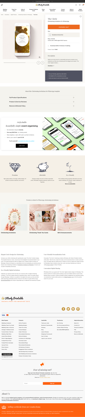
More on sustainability (70, 183)
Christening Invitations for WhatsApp (26, 264)
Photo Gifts (4, 349)
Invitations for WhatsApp (25, 338)
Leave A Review (45, 331)
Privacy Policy (77, 331)
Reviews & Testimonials (46, 325)
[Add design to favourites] (80, 17)
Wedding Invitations (6, 323)
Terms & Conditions (78, 327)
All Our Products (22, 323)
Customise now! (64, 27)
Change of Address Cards (8, 329)
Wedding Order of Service (8, 327)
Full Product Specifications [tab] (18, 97)
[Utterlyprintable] (42, 5)
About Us (76, 323)
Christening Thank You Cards (38, 232)
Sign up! (52, 383)
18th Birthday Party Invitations (26, 351)
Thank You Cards (23, 327)
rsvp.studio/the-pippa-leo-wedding (26, 141)
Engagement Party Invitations (26, 349)
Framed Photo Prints (6, 340)
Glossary (43, 327)
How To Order (44, 336)
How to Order (50, 264)
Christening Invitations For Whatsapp (25, 14)
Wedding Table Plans (6, 334)
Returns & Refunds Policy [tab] (17, 106)
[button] (38, 62)
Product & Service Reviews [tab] (18, 102)
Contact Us (76, 325)
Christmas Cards (23, 340)
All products (7, 14)
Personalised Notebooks (24, 345)
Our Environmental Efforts (63, 325)
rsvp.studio (7, 354)
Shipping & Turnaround (46, 334)
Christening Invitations (8, 232)
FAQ (75, 329)
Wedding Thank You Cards (8, 325)
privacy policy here (45, 377)
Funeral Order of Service (7, 331)
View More (50, 65)
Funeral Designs (22, 329)
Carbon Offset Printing (62, 327)
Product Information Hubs (25, 355)
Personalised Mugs (23, 342)
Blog (42, 329)
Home (2, 14)
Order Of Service (23, 331)
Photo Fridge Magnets (7, 338)
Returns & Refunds (78, 334)
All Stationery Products (24, 347)
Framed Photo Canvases (7, 342)
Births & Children (23, 336)
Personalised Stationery (24, 334)
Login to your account (46, 338)
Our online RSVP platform (63, 329)
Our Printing (60, 323)
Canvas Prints (5, 345)
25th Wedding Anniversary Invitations (28, 353)
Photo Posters (5, 347)
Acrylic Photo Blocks (6, 336)
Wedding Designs (23, 325)
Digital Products (14, 14)
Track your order (45, 323)
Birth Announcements (65, 232)
